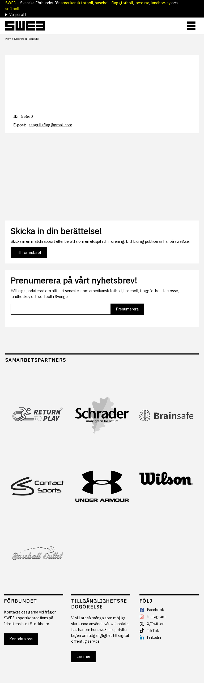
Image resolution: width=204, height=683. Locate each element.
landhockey (161, 2)
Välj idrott (17, 14)
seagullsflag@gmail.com (50, 124)
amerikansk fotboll (77, 2)
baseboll (102, 2)
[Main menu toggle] (191, 25)
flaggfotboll (122, 2)
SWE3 (10, 2)
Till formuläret (28, 252)
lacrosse (142, 2)
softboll (12, 8)
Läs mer (83, 656)
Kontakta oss (21, 638)
